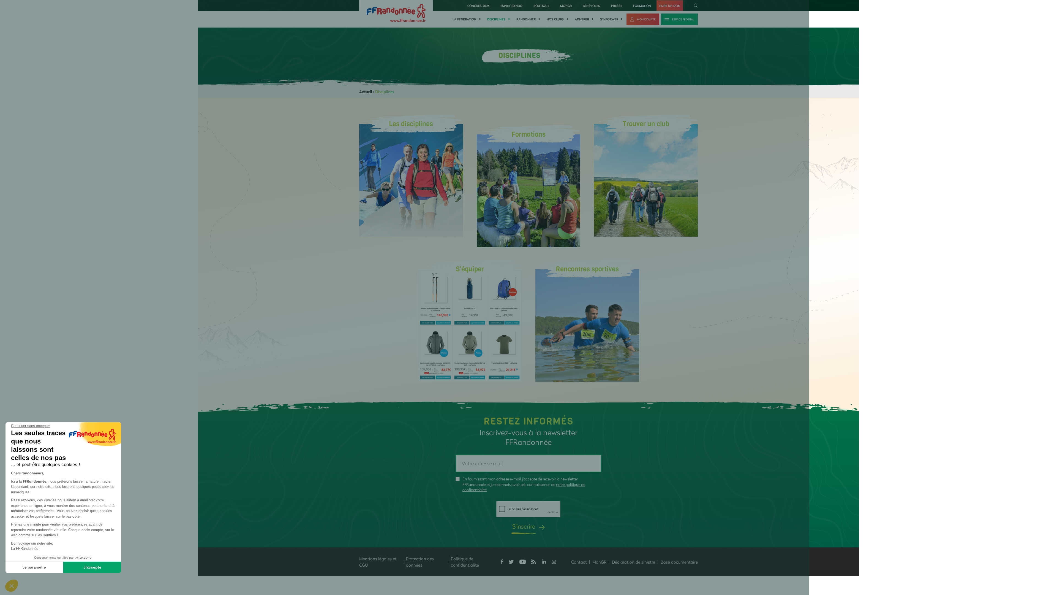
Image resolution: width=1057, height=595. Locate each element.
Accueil (365, 91)
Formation (642, 6)
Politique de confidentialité (465, 562)
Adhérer (582, 19)
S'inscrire (523, 526)
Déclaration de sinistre (633, 562)
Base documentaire (679, 562)
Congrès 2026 (478, 6)
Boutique (541, 6)
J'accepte (92, 567)
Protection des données (420, 562)
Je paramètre (34, 567)
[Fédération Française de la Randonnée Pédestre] (396, 12)
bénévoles (591, 6)
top (505, 557)
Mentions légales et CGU (378, 562)
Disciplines (496, 19)
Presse (616, 6)
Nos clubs (555, 19)
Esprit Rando (511, 6)
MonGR (566, 6)
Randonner (526, 19)
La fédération (464, 19)
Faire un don (669, 6)
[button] (11, 585)
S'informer (609, 19)
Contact (579, 562)
